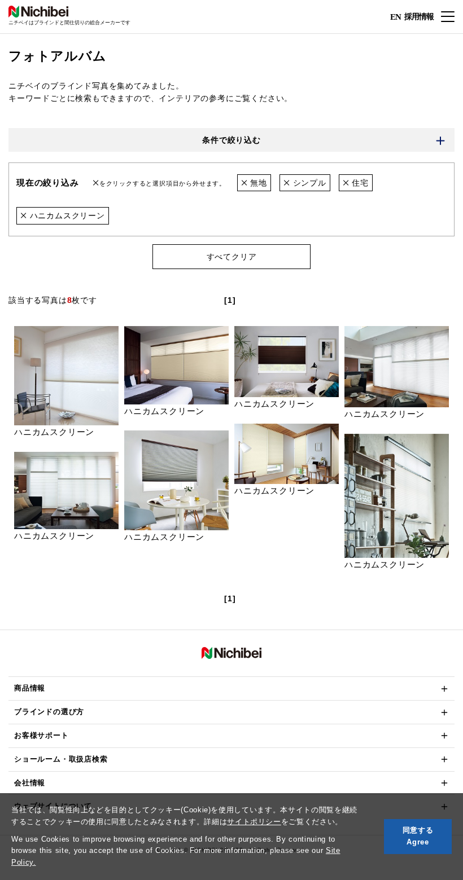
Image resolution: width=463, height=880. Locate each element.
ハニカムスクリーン (66, 215)
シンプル (308, 182)
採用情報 (419, 16)
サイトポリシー (254, 821)
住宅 (359, 182)
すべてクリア (232, 256)
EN (395, 16)
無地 (257, 182)
